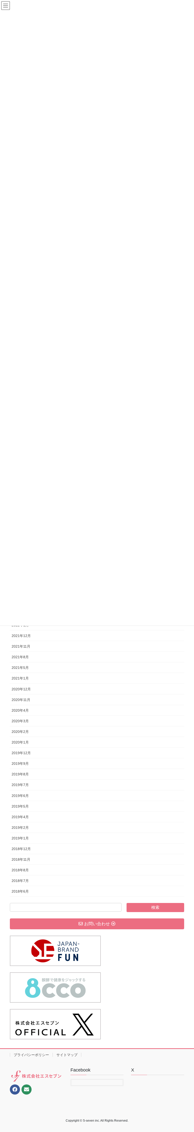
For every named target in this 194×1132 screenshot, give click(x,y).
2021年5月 (20, 668)
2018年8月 (20, 870)
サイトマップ (67, 1055)
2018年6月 (20, 891)
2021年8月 (20, 657)
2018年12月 (21, 849)
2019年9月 (20, 763)
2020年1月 (20, 742)
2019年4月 (20, 817)
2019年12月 (21, 753)
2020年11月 (21, 700)
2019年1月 (20, 838)
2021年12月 (21, 636)
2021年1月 (20, 678)
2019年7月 (20, 785)
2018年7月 (20, 881)
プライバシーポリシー (31, 1055)
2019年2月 (20, 828)
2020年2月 (20, 732)
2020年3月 (20, 721)
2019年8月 (20, 774)
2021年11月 (21, 646)
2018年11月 (21, 859)
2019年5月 (20, 806)
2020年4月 (20, 710)
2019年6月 (20, 796)
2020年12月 (21, 689)
